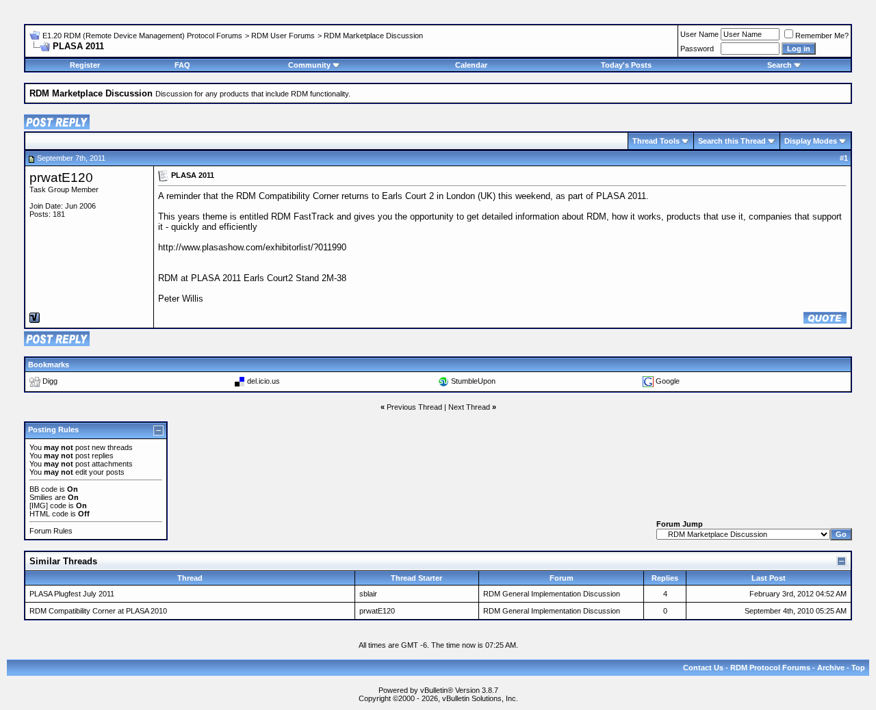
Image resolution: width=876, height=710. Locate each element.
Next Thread (469, 407)
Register (85, 65)
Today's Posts (626, 65)
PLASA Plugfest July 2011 (71, 594)
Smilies (41, 497)
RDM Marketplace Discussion (373, 35)
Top (858, 667)
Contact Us (703, 667)
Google (668, 381)
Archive (831, 667)
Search (779, 65)
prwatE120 (61, 177)
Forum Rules (51, 531)
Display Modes (810, 141)
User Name (699, 34)
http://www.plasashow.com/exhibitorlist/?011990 (252, 247)
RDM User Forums (283, 35)
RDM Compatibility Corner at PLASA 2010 (98, 611)
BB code (43, 489)
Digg (49, 381)
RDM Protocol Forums (770, 667)
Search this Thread (732, 141)
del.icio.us (263, 381)
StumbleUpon (473, 381)
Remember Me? (822, 35)
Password (697, 48)
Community (309, 65)
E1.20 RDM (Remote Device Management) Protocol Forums (142, 35)
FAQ (182, 65)
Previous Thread (414, 407)
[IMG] (38, 505)
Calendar (471, 65)
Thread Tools (656, 141)
